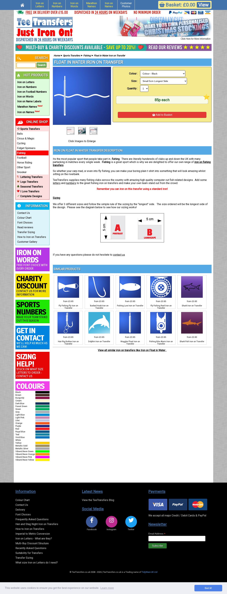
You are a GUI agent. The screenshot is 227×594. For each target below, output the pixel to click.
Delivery (20, 509)
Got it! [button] (208, 588)
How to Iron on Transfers (31, 237)
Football (21, 157)
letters (56, 183)
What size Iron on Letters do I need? (36, 562)
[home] (22, 5)
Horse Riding (24, 162)
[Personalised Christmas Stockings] (163, 28)
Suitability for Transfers (29, 553)
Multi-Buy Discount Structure (32, 543)
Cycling (21, 143)
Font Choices (25, 222)
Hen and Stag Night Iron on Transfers (36, 524)
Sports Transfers (30, 128)
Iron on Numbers (57, 5)
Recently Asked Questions (30, 548)
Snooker (22, 172)
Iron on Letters (39, 5)
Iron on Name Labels (29, 101)
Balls (20, 133)
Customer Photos (126, 5)
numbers (71, 183)
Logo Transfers (29, 181)
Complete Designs (31, 196)
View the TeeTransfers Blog (98, 500)
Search (42, 65)
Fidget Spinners (26, 148)
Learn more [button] (107, 588)
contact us (119, 254)
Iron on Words (74, 5)
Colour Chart (24, 217)
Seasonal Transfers (31, 186)
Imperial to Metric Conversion (32, 533)
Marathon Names (91, 5)
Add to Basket (163, 114)
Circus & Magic (25, 138)
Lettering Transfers (31, 177)
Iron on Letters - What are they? (33, 538)
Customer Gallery (27, 241)
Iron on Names (109, 5)
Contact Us (23, 213)
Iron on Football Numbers (32, 91)
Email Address (156, 533)
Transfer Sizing (26, 232)
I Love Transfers (29, 191)
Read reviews (25, 227)
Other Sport (23, 167)
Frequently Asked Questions (32, 519)
